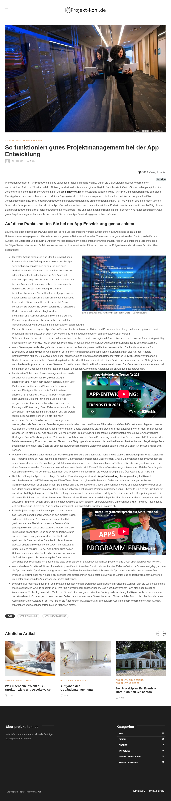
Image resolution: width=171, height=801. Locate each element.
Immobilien (141, 751)
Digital (10, 141)
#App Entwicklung (28, 616)
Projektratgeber (128, 683)
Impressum (139, 791)
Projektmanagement (30, 141)
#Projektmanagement (55, 616)
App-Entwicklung (108, 476)
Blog (141, 733)
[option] (30, 668)
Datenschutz (156, 791)
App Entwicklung (71, 191)
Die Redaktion (17, 161)
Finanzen (141, 745)
